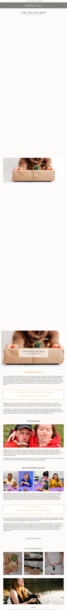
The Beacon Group (33, 421)
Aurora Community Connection (33, 468)
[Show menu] (4, 5)
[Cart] (62, 5)
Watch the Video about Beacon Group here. (34, 459)
